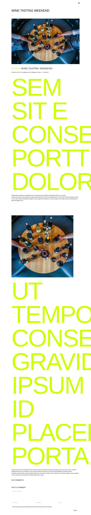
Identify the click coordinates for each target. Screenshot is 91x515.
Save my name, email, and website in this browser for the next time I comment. (32, 506)
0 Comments (45, 72)
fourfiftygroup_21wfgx (35, 72)
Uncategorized (25, 72)
